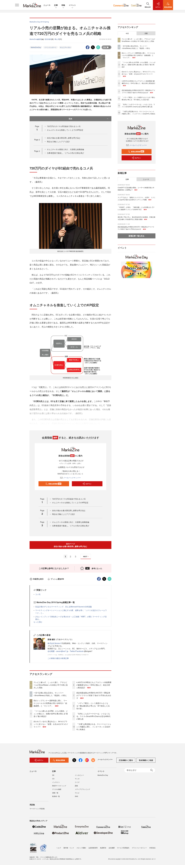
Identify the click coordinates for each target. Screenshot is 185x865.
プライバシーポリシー (139, 848)
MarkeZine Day (103, 775)
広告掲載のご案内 (126, 760)
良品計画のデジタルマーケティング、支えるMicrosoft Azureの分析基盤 (63, 606)
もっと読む (37, 622)
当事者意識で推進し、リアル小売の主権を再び (65, 153)
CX (53, 779)
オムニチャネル (65, 47)
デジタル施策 (56, 789)
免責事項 (103, 848)
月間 (145, 33)
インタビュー (79, 775)
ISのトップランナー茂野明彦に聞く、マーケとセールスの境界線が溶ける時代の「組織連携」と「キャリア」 (50, 703)
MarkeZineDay (36, 47)
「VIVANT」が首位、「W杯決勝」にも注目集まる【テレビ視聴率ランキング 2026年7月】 (136, 208)
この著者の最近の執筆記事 (58, 658)
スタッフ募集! (81, 848)
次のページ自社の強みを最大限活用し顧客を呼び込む (70, 545)
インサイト (56, 782)
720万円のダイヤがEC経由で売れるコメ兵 (64, 126)
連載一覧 (55, 793)
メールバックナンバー (72, 477)
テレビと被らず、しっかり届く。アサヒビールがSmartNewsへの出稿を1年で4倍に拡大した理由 (51, 685)
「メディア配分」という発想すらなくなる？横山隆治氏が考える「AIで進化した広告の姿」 (93, 706)
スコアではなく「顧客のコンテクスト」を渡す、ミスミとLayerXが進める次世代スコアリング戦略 (136, 198)
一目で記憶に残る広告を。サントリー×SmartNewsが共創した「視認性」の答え (50, 694)
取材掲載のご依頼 (146, 760)
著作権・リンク (68, 848)
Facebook (80, 651)
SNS (76, 796)
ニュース (46, 5)
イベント (72, 5)
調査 (76, 786)
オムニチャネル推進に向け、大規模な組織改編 (65, 149)
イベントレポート (50, 47)
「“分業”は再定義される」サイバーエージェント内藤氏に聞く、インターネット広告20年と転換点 (93, 727)
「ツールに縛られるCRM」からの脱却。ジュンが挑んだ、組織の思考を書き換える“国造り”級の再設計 (51, 713)
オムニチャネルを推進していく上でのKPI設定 (65, 130)
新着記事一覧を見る (136, 236)
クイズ (77, 782)
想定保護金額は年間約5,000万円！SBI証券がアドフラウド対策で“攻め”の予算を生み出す (93, 695)
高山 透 (57, 39)
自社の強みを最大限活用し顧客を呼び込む (63, 138)
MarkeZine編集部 (35, 39)
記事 (56, 5)
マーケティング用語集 (37, 808)
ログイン (88, 484)
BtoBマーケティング (59, 786)
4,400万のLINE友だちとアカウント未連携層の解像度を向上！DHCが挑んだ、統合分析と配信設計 (93, 685)
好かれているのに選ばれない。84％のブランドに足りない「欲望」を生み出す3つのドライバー (51, 724)
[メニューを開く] (17, 5)
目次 (70, 118)
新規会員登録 (54, 484)
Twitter (72, 651)
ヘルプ (58, 848)
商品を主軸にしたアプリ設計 (58, 141)
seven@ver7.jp (62, 651)
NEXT (85, 556)
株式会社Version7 (55, 643)
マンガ (77, 779)
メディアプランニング (82, 789)
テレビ (77, 793)
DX (53, 775)
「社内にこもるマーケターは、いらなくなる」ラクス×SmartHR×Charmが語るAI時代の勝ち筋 (93, 716)
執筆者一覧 (56, 796)
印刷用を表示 (38, 579)
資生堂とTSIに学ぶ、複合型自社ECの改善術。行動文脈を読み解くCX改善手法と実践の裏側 (136, 218)
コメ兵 (38, 594)
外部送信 (152, 848)
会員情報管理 (93, 848)
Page (37, 139)
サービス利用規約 (123, 848)
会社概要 (51, 651)
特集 (63, 5)
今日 (127, 33)
